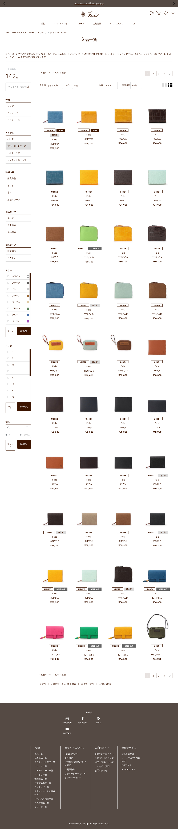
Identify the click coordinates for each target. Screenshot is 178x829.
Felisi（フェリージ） (38, 32)
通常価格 (11, 250)
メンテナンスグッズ (16, 160)
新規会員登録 (128, 754)
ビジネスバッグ (107, 53)
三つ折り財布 (105, 684)
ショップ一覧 (40, 807)
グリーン (16, 308)
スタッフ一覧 (40, 774)
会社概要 (69, 758)
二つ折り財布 (87, 684)
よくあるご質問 (102, 766)
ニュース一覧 (40, 766)
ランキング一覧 (41, 787)
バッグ (10, 139)
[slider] (8, 428)
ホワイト (16, 276)
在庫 (101, 85)
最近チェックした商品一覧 (44, 793)
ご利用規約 (70, 769)
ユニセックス (13, 120)
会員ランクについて (104, 758)
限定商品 (11, 178)
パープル (16, 321)
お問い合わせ (101, 770)
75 (13, 397)
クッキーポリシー (73, 777)
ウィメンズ (12, 113)
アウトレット (13, 258)
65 (13, 384)
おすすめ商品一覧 (42, 783)
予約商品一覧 (40, 778)
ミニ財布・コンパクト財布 (155, 53)
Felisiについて (71, 754)
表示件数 (126, 85)
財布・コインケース (59, 32)
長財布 (138, 53)
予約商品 (11, 232)
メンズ (10, 106)
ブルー (15, 314)
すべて (10, 218)
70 (13, 390)
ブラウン (16, 295)
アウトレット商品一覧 (44, 762)
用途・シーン (13, 199)
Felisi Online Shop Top (16, 32)
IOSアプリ (126, 765)
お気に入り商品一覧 (43, 798)
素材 (9, 192)
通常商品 (11, 225)
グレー (15, 289)
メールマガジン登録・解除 (132, 759)
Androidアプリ (128, 769)
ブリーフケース (124, 53)
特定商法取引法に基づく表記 (75, 764)
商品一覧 (38, 754)
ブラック (16, 282)
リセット (10, 332)
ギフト (10, 185)
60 (13, 377)
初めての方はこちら (104, 754)
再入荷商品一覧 (41, 802)
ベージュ (16, 302)
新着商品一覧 (40, 758)
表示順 (42, 85)
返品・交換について (104, 762)
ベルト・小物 (13, 153)
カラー (69, 85)
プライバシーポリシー (75, 773)
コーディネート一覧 (43, 770)
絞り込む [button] (24, 331)
